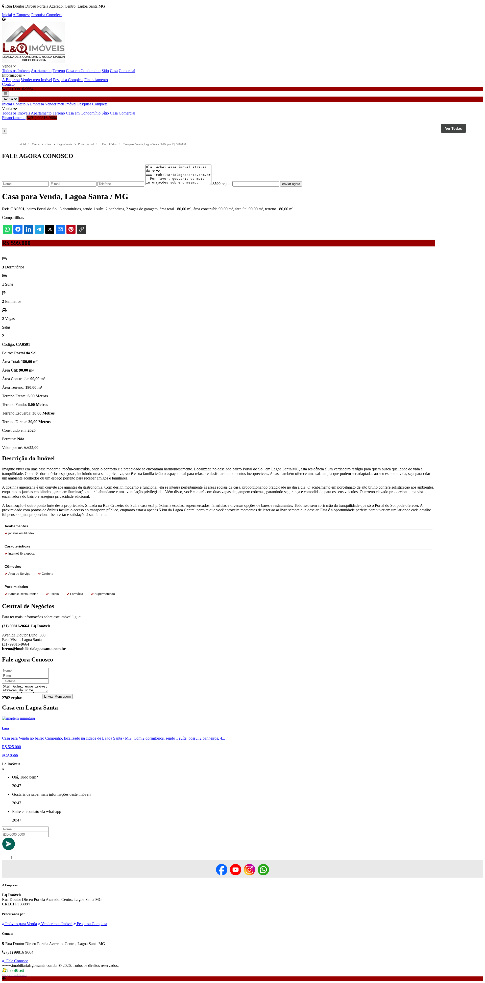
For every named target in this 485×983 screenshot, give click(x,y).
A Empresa (21, 15)
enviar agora (291, 184)
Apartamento (41, 70)
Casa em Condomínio (83, 70)
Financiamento (96, 80)
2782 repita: (12, 698)
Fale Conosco (16, 961)
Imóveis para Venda (20, 924)
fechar (9, 99)
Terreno (59, 70)
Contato (8, 84)
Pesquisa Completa (46, 15)
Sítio (105, 70)
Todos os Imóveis (16, 70)
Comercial (127, 70)
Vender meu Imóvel (36, 80)
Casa (114, 70)
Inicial (7, 15)
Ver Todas (453, 128)
